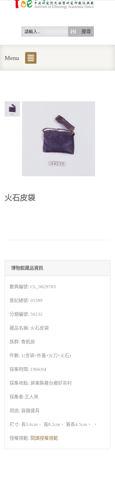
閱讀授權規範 (44, 438)
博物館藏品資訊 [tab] (27, 268)
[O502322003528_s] (12, 108)
